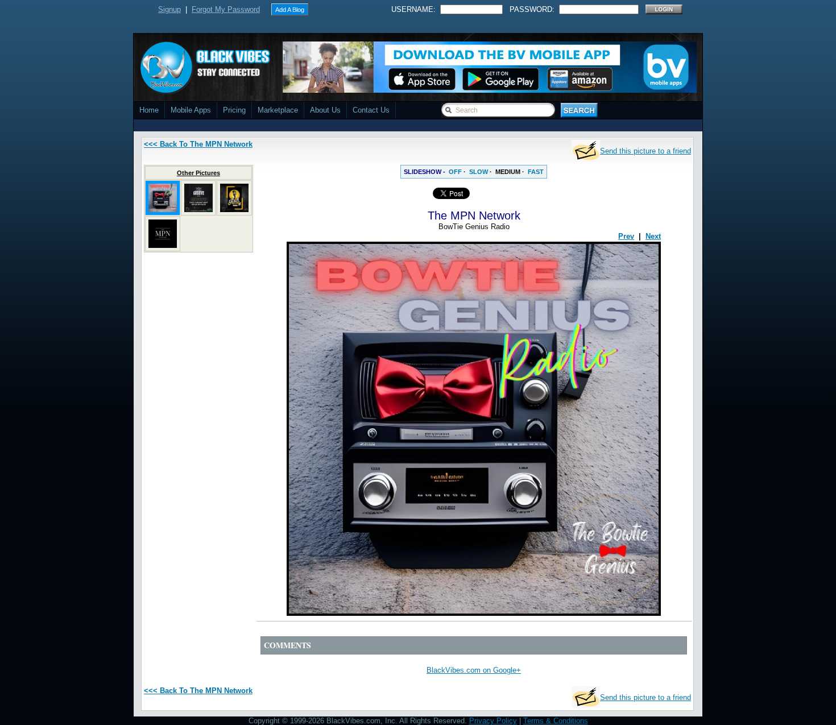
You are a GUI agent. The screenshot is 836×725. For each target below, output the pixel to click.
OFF (455, 171)
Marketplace (278, 110)
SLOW (478, 171)
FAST (536, 171)
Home (149, 110)
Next (653, 236)
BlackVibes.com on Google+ (474, 670)
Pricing (234, 110)
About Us (325, 110)
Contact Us (371, 110)
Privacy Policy (493, 720)
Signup (169, 9)
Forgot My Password (226, 9)
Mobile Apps (191, 110)
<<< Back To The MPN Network (198, 144)
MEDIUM (507, 171)
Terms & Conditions (555, 720)
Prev (626, 236)
